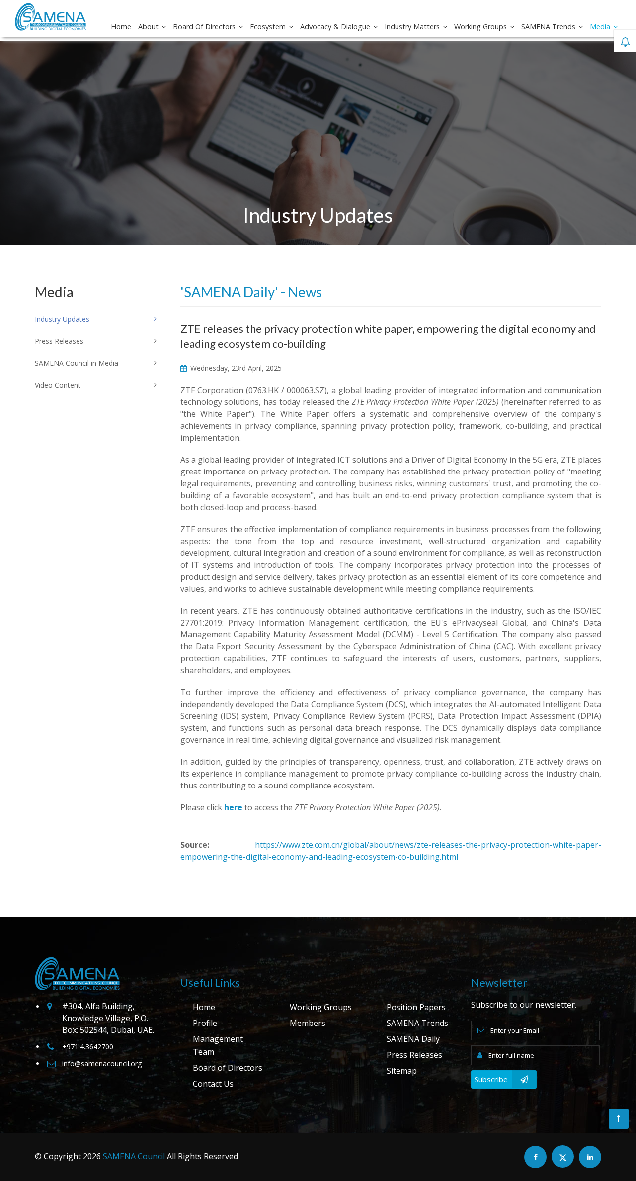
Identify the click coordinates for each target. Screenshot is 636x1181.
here (233, 807)
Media (601, 26)
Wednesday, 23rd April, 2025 (235, 368)
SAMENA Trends (549, 26)
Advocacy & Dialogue (336, 26)
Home (121, 26)
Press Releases (414, 1054)
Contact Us (213, 1083)
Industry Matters (413, 26)
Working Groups (481, 26)
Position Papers (416, 1007)
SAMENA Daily (413, 1038)
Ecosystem (269, 26)
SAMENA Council (134, 1156)
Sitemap (402, 1070)
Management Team (218, 1045)
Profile (205, 1023)
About (149, 26)
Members (307, 1023)
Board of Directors (205, 26)
